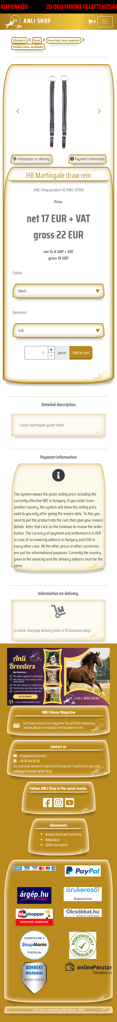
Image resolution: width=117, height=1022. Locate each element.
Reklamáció (52, 840)
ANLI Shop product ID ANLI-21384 (58, 189)
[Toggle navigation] (105, 21)
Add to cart (81, 352)
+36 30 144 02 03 (29, 761)
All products (19, 40)
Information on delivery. (34, 159)
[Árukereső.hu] (83, 891)
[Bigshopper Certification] (34, 917)
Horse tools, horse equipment (63, 40)
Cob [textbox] (21, 330)
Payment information (89, 159)
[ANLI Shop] (34, 978)
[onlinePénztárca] (83, 969)
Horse (37, 40)
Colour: (18, 272)
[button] (17, 111)
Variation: (20, 312)
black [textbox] (22, 290)
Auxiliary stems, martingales (28, 46)
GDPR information (56, 845)
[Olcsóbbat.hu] (83, 913)
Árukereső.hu (83, 898)
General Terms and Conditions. (64, 834)
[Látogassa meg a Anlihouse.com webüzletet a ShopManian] (34, 945)
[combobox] (58, 291)
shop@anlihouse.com (33, 756)
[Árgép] (34, 895)
